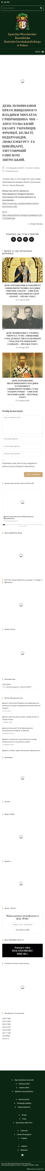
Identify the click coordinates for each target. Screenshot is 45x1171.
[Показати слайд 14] (25, 524)
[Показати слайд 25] (19, 526)
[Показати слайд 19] (33, 524)
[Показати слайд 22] (38, 524)
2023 (4, 1027)
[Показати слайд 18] (32, 524)
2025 (4, 1021)
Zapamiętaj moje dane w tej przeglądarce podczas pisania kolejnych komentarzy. (19, 464)
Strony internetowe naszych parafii (19, 483)
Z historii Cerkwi (32, 168)
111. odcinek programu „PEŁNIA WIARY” (17, 687)
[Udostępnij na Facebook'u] (19, 239)
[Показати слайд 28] (24, 526)
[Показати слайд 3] (7, 524)
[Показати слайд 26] (20, 526)
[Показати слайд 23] (40, 524)
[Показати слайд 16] (28, 524)
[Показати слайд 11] (20, 524)
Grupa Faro (40, 1169)
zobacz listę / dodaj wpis (22, 924)
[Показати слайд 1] (4, 524)
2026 (4, 1018)
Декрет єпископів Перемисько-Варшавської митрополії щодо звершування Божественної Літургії (21, 705)
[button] (38, 51)
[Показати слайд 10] (19, 524)
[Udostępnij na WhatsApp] (31, 239)
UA (5, 2)
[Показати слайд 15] (27, 524)
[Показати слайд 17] (30, 524)
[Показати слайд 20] (35, 524)
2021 (4, 1033)
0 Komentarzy (12, 171)
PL (2, 2)
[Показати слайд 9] (17, 524)
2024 (4, 1024)
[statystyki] (23, 1155)
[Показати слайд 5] (11, 524)
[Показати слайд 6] (12, 524)
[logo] (22, 21)
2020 (4, 1036)
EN (8, 2)
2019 (4, 1038)
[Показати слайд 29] (25, 526)
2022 (4, 1030)
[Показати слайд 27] (22, 526)
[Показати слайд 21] (37, 524)
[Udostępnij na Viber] (25, 239)
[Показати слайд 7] (14, 524)
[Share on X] (13, 239)
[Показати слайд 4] (9, 524)
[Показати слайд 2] (6, 524)
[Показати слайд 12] (22, 524)
